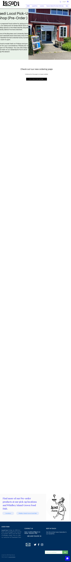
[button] (60, 1)
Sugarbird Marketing (12, 556)
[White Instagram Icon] (42, 544)
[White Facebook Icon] (38, 544)
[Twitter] (35, 544)
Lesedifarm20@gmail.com (34, 532)
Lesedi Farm (5, 530)
